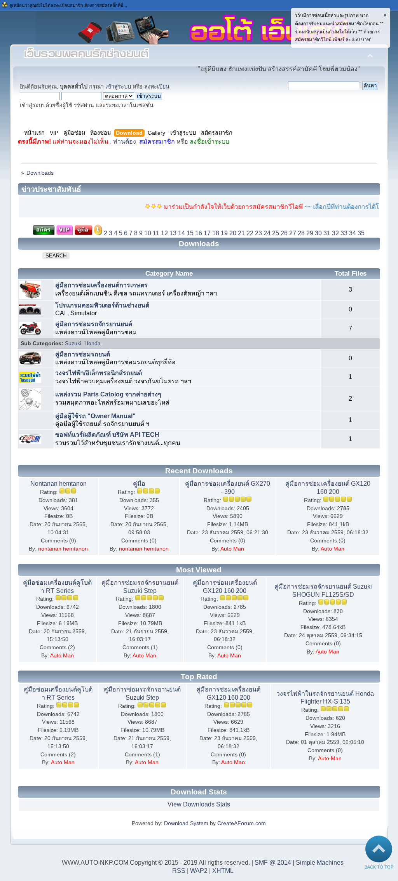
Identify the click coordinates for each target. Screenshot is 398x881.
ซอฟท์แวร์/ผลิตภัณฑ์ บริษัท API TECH (107, 434)
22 (249, 233)
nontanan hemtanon (63, 549)
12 (164, 233)
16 (198, 233)
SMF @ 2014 (273, 862)
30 (318, 233)
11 (156, 233)
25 (275, 233)
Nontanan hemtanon (58, 483)
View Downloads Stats (199, 804)
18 (215, 233)
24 (267, 233)
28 (301, 233)
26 (284, 233)
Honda (92, 343)
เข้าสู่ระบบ (118, 86)
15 (190, 233)
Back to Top (379, 867)
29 (309, 233)
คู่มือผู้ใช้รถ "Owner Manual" (95, 416)
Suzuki (73, 343)
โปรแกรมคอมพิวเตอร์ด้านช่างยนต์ (102, 305)
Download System (186, 823)
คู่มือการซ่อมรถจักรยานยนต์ (93, 324)
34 (352, 233)
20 (232, 233)
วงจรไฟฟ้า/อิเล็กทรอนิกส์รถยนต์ (98, 373)
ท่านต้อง (77, 141)
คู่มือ (139, 483)
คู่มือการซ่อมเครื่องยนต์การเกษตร (101, 285)
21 (241, 233)
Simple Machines (320, 862)
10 (147, 233)
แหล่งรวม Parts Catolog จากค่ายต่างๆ (108, 394)
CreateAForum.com (241, 823)
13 (172, 233)
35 (361, 233)
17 (207, 233)
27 (292, 233)
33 (343, 233)
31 (326, 233)
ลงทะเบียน (156, 86)
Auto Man (232, 549)
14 (181, 233)
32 (335, 233)
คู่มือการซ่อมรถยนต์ (82, 354)
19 (224, 233)
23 (258, 233)
